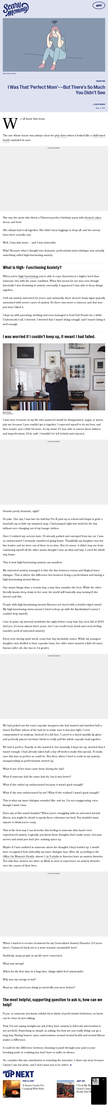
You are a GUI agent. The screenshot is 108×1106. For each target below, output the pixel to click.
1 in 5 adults (51, 856)
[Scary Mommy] (16, 9)
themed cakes (93, 218)
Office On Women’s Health (18, 856)
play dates (61, 135)
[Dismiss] (103, 1079)
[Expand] (94, 1079)
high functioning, (28, 276)
